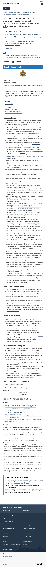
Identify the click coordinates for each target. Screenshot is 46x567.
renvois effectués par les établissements (28, 203)
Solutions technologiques (11, 109)
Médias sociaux (6, 553)
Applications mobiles (7, 556)
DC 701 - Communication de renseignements (16, 412)
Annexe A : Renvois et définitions (13, 113)
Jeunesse (25, 544)
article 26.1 (19, 155)
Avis (3, 561)
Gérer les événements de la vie (29, 547)
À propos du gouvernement (9, 521)
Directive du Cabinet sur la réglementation (20, 482)
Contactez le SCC (6, 510)
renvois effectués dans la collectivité (18, 230)
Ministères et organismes (28, 518)
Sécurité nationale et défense (9, 547)
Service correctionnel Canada (15, 12)
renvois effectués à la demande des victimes (28, 185)
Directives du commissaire (23, 14)
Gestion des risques (10, 107)
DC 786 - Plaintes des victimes (13, 417)
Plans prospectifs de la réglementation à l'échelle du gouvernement (25, 480)
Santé (4, 539)
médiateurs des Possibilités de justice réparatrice (19, 169)
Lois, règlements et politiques (10, 14)
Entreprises (5, 533)
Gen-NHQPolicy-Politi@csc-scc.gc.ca (19, 388)
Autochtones (25, 539)
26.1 (15, 36)
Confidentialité (6, 564)
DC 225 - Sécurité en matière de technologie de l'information (20, 407)
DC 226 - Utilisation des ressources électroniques (17, 408)
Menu (7, 9)
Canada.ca (5, 12)
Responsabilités (9, 104)
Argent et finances (27, 533)
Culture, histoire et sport (8, 549)
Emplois (4, 525)
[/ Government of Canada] (11, 3)
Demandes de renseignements (13, 111)
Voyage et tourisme (7, 531)
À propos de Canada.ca (8, 559)
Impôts (4, 541)
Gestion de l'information (11, 105)
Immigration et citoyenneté (8, 528)
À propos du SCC (26, 510)
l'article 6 (22, 153)
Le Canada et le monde (28, 531)
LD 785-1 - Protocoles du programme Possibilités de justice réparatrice (23, 416)
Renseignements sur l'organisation (29, 12)
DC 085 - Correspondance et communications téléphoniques (20, 405)
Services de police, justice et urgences (31, 525)
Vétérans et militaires (27, 541)
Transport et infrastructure (29, 528)
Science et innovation (27, 536)
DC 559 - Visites (9, 410)
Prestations (5, 536)
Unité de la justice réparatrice (15, 187)
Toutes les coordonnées (8, 518)
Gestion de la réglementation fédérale (19, 483)
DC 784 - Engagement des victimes (14, 414)
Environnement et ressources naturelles (11, 544)
